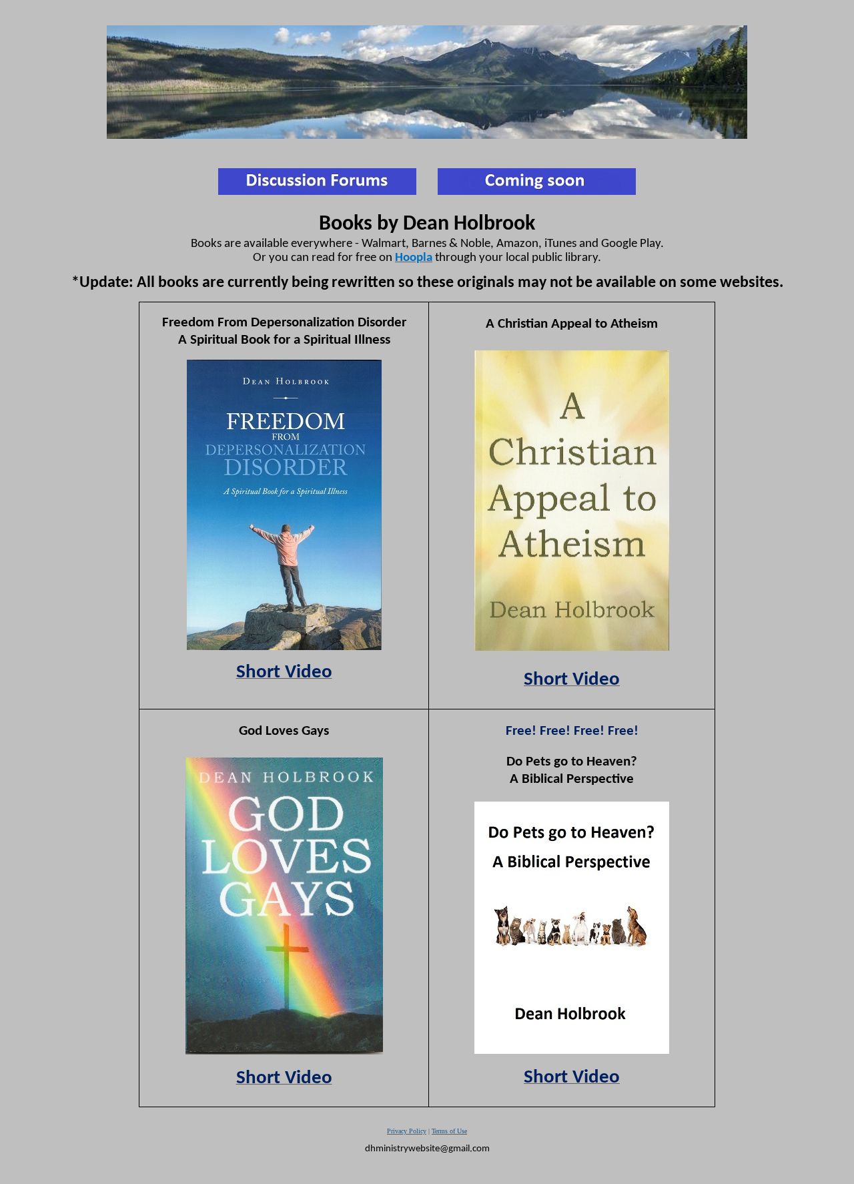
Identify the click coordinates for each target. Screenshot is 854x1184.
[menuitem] (449, 1131)
